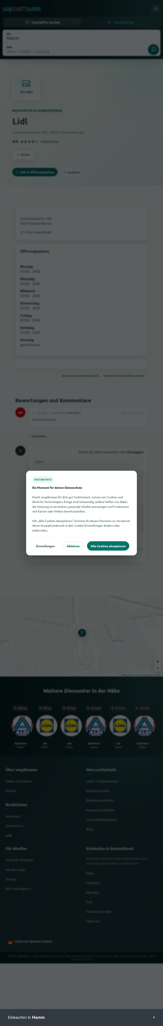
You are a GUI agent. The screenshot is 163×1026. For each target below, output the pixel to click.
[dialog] (81, 513)
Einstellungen (45, 546)
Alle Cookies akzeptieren (108, 546)
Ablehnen (73, 546)
